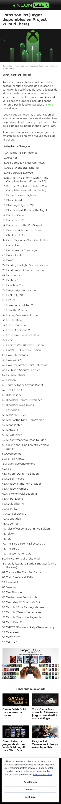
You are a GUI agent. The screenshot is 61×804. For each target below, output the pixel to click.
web (50, 104)
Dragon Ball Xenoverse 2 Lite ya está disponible (45, 744)
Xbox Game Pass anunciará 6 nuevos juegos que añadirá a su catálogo (45, 714)
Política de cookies (42, 774)
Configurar (30, 797)
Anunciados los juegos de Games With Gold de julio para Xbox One (14, 746)
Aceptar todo (31, 782)
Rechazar (30, 789)
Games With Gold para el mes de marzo (14, 712)
